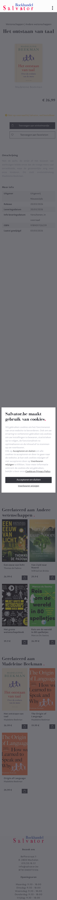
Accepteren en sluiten (29, 479)
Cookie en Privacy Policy (37, 471)
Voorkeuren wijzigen (28, 485)
